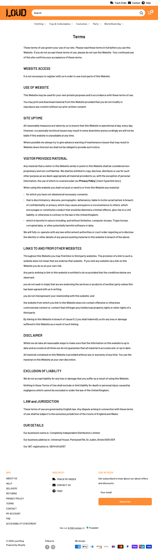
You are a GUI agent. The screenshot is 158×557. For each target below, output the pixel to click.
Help (148, 2)
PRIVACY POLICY (15, 498)
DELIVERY (11, 488)
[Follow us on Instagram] (53, 547)
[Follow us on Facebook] (47, 547)
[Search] (141, 12)
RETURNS (11, 493)
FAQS (59, 490)
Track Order (121, 2)
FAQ (8, 518)
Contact (136, 2)
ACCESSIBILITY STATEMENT (21, 523)
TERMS (10, 503)
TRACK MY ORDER (66, 479)
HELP (9, 483)
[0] (149, 13)
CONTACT (11, 508)
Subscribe (125, 501)
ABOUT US (11, 478)
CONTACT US (64, 484)
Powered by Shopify (15, 545)
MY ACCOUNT (13, 513)
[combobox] (84, 12)
